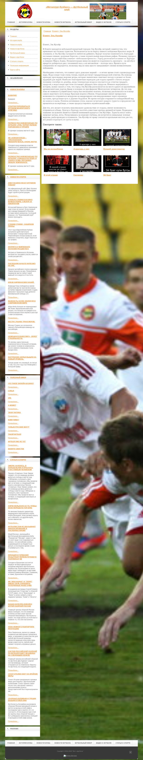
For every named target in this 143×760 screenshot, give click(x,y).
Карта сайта (15, 70)
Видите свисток (16, 449)
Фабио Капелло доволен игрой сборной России (20, 605)
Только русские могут (18, 427)
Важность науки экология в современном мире (22, 302)
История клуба (16, 40)
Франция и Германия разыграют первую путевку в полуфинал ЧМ (22, 557)
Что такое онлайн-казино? (21, 384)
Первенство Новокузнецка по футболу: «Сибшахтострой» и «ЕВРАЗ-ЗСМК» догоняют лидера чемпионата (22, 159)
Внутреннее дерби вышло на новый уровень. (22, 358)
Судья (11, 391)
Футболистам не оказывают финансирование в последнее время (22, 529)
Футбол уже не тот (17, 442)
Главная (13, 36)
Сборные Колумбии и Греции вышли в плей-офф (22, 700)
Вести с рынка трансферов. (21, 322)
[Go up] (130, 753)
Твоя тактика (14, 413)
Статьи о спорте (16, 61)
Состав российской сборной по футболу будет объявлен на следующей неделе (22, 653)
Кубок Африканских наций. (21, 282)
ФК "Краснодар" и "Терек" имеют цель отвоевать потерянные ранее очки (20, 584)
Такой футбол (14, 434)
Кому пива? (13, 420)
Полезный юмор (18, 378)
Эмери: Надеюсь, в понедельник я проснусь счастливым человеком (20, 468)
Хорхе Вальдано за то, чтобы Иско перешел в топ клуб (22, 507)
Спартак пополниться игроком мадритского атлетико (19, 108)
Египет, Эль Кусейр (53, 35)
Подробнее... (13, 103)
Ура (9, 398)
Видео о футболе (17, 57)
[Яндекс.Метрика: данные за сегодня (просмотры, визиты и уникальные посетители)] (70, 756)
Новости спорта (18, 177)
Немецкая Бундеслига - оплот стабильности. (22, 337)
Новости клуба (16, 45)
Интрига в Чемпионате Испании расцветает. (19, 248)
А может (12, 405)
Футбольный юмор (17, 53)
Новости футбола (17, 49)
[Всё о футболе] (24, 10)
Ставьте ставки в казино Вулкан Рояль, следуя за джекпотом (20, 202)
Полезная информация (19, 66)
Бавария (12, 95)
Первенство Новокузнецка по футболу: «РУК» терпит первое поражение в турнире (22, 125)
